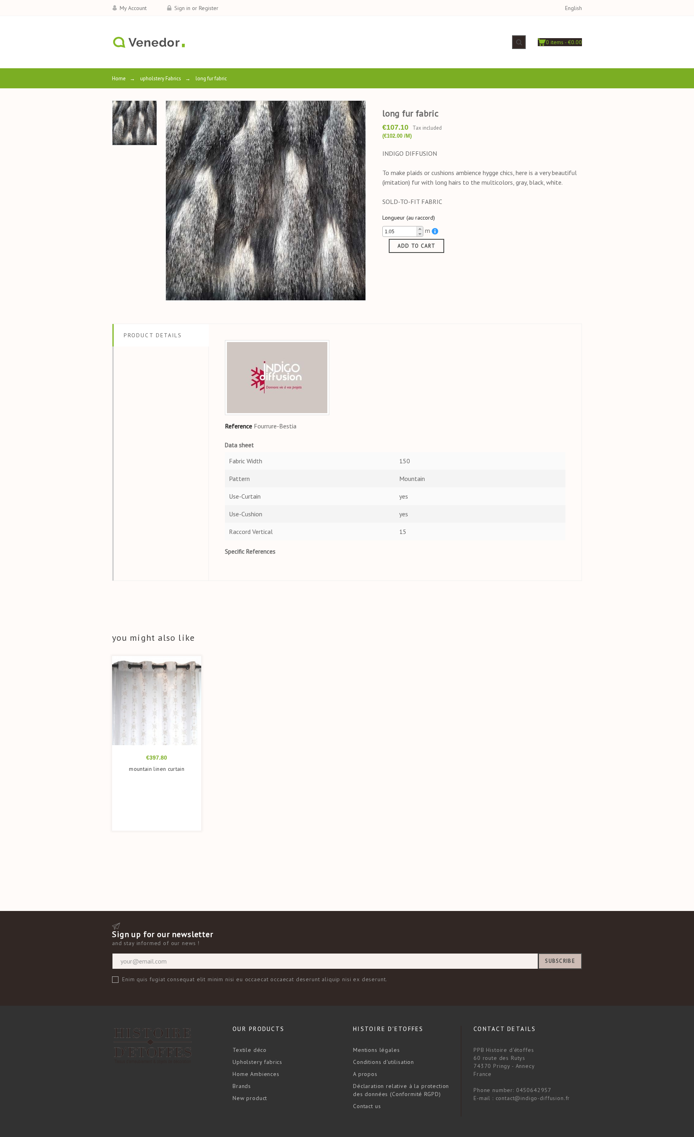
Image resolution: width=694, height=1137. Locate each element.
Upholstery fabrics (257, 1062)
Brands (242, 1086)
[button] (419, 229)
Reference (238, 426)
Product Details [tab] (153, 335)
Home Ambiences (256, 1074)
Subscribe (560, 961)
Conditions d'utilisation (383, 1062)
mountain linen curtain (156, 768)
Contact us (367, 1106)
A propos (365, 1074)
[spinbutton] (403, 231)
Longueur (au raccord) (408, 217)
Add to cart (416, 245)
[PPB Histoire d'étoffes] (148, 42)
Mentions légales (376, 1049)
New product (250, 1098)
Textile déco (250, 1049)
